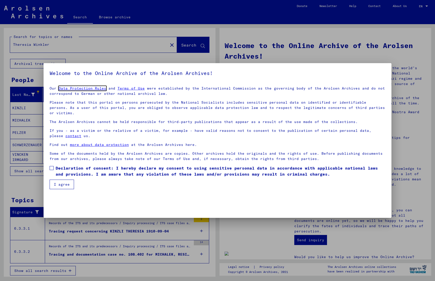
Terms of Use (131, 88)
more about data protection (99, 144)
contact (73, 136)
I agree (62, 184)
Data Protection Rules (82, 88)
